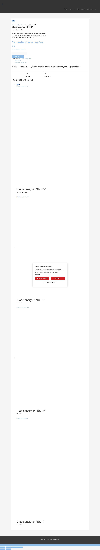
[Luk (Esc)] (20, 547)
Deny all (57, 278)
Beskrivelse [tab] (18, 60)
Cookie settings (50, 282)
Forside (13, 25)
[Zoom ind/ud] (2, 547)
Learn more (37, 274)
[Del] (14, 547)
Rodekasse (28, 58)
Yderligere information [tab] (20, 62)
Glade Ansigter (20, 25)
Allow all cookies (42, 278)
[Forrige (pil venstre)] (2, 549)
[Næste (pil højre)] (8, 549)
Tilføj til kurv (18, 56)
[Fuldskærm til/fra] (8, 547)
